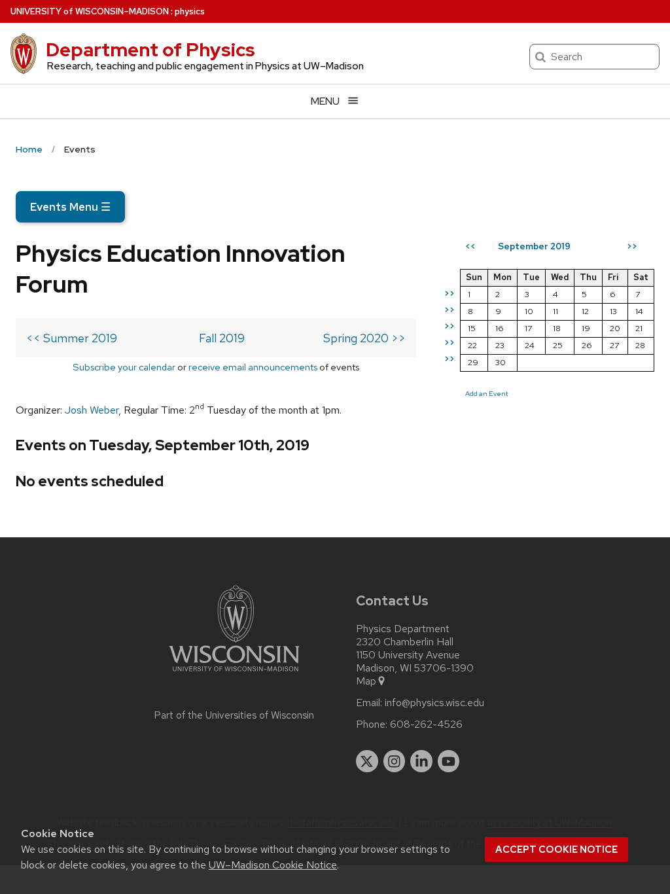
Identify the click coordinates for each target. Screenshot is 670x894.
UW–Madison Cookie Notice (273, 865)
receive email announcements (252, 367)
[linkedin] (421, 761)
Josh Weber (91, 410)
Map (366, 681)
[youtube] (449, 761)
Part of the (234, 715)
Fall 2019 (222, 338)
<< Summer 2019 (71, 338)
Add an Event (486, 393)
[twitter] (367, 761)
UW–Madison (89, 11)
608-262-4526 (426, 724)
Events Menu (70, 207)
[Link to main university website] (234, 674)
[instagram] (394, 761)
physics (190, 11)
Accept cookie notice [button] (556, 849)
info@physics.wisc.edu (434, 702)
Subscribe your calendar (124, 367)
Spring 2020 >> (364, 338)
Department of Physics (150, 49)
